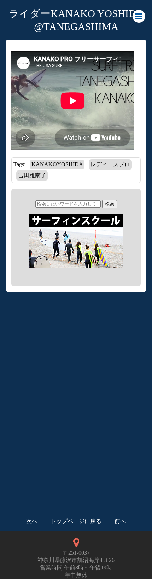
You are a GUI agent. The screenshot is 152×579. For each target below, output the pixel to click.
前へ (120, 521)
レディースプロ (110, 164)
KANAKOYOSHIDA (57, 164)
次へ (31, 521)
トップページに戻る (76, 521)
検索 (109, 204)
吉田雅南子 (32, 175)
